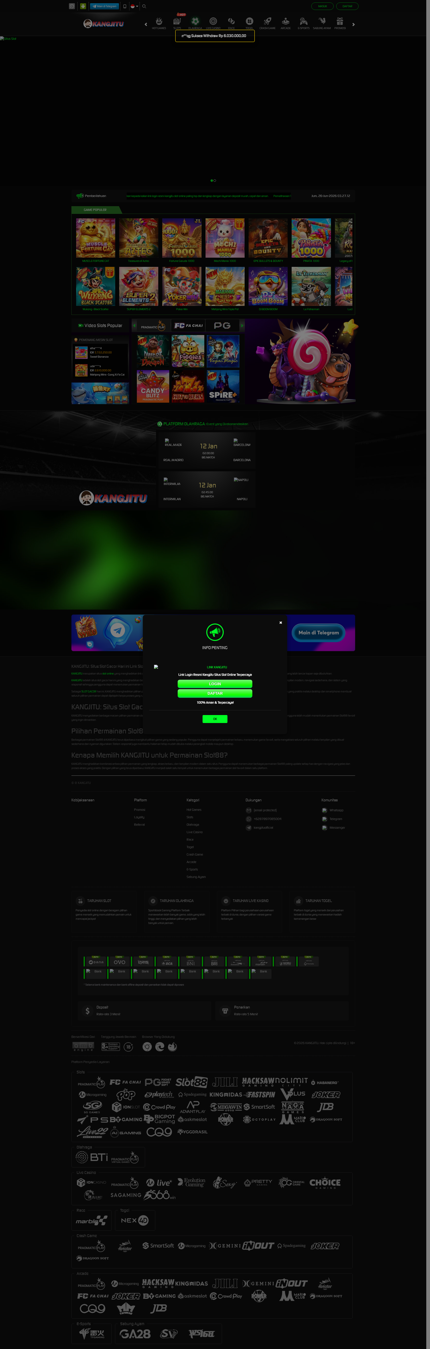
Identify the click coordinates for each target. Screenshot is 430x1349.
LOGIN (215, 684)
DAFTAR (215, 693)
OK (215, 719)
